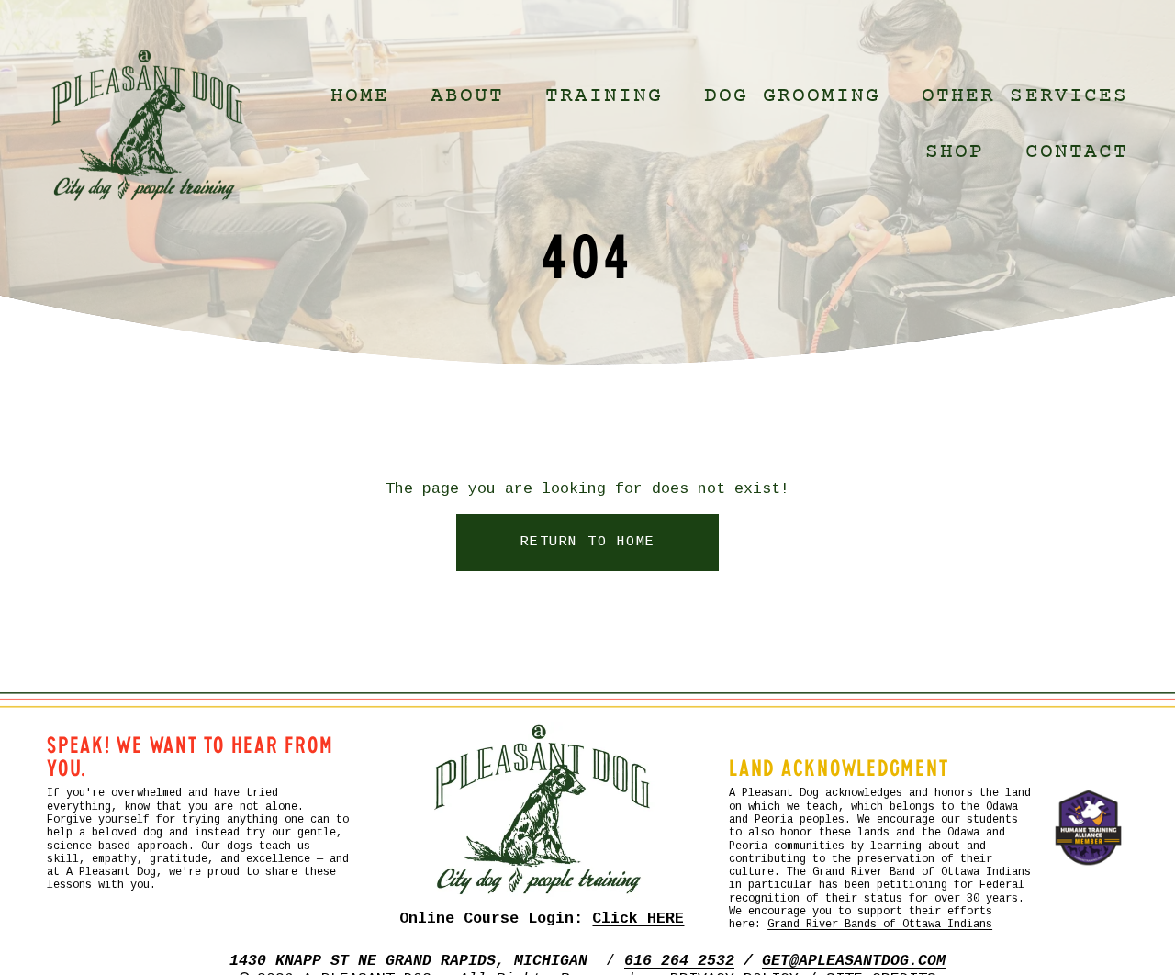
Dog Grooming (792, 96)
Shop (954, 152)
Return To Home (587, 542)
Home (359, 96)
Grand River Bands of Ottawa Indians (879, 925)
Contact (1076, 152)
